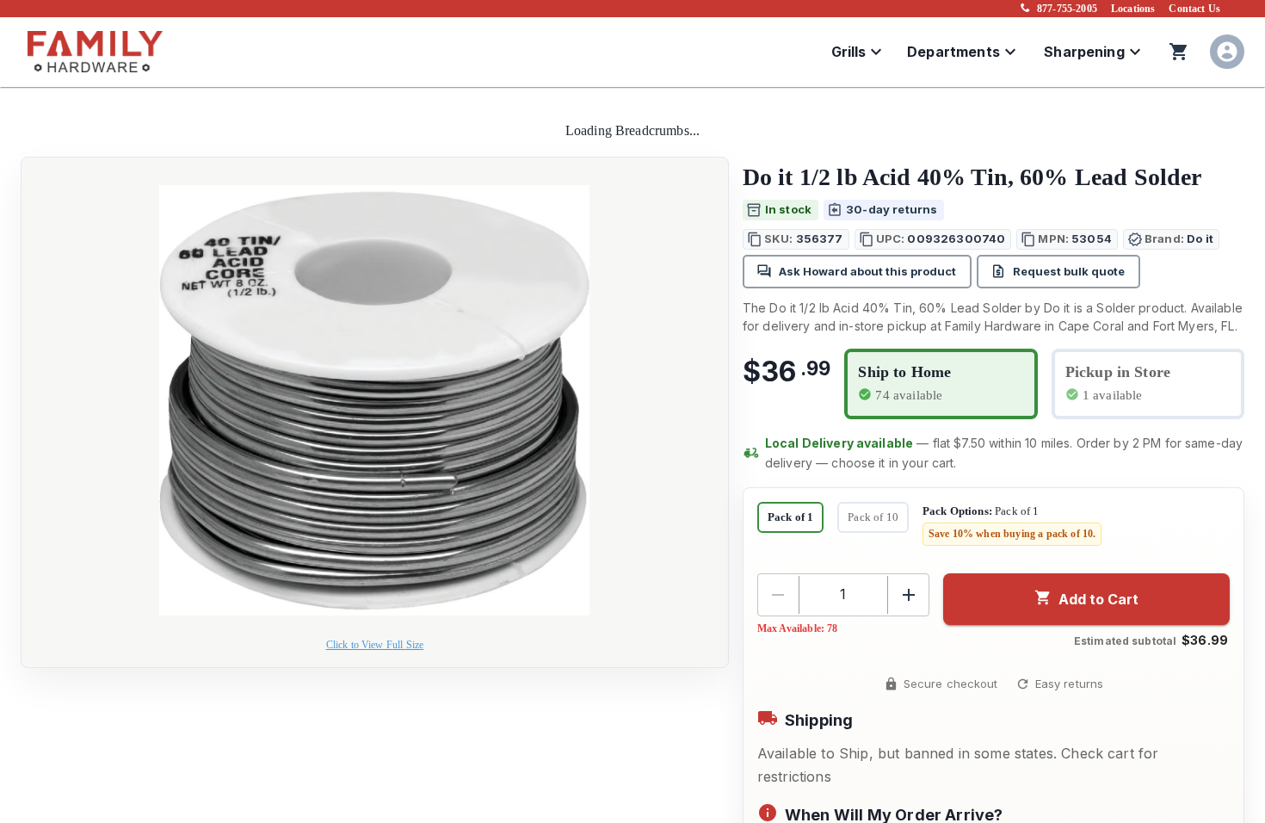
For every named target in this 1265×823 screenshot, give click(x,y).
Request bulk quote (1069, 271)
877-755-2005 (1067, 9)
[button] (796, 239)
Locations (1133, 9)
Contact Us (1194, 9)
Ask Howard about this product (867, 271)
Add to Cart (1098, 599)
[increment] (908, 595)
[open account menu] (1227, 51)
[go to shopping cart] (1179, 51)
